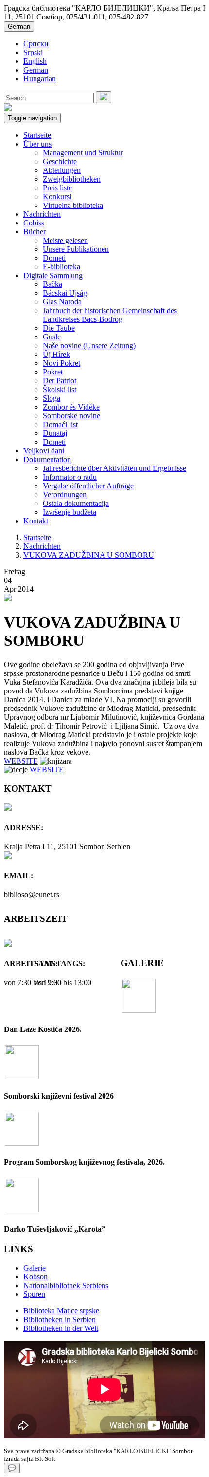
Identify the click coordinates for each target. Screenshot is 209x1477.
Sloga (51, 398)
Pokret (53, 372)
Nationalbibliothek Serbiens (65, 1285)
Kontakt (35, 521)
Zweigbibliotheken (72, 179)
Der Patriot (59, 380)
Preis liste (57, 188)
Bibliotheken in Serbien (59, 1319)
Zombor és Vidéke (71, 407)
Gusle (52, 337)
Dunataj (55, 433)
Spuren (34, 1294)
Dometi (54, 258)
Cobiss (33, 223)
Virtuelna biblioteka (73, 205)
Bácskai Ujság (65, 293)
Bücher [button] (34, 231)
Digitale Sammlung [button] (53, 275)
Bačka (52, 284)
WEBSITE (21, 761)
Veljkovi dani (43, 451)
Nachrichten (42, 214)
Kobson (35, 1276)
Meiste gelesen (65, 240)
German (19, 26)
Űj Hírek (56, 354)
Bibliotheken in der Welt (60, 1328)
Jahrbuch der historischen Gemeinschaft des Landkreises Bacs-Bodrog (110, 314)
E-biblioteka (61, 266)
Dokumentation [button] (47, 459)
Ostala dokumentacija (76, 503)
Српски (36, 43)
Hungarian (39, 79)
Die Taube (59, 328)
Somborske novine (71, 415)
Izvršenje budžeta (69, 512)
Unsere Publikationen (76, 249)
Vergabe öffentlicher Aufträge (88, 486)
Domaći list (60, 424)
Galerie (34, 1268)
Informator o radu (70, 477)
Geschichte (60, 161)
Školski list (59, 389)
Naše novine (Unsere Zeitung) (89, 345)
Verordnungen (65, 494)
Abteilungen (62, 170)
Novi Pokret (61, 363)
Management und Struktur (83, 153)
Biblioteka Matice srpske (61, 1311)
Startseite (37, 135)
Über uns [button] (37, 144)
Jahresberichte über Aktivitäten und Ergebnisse (114, 468)
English (35, 61)
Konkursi (57, 196)
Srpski (33, 52)
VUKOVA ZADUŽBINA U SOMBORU (88, 555)
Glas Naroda (62, 302)
